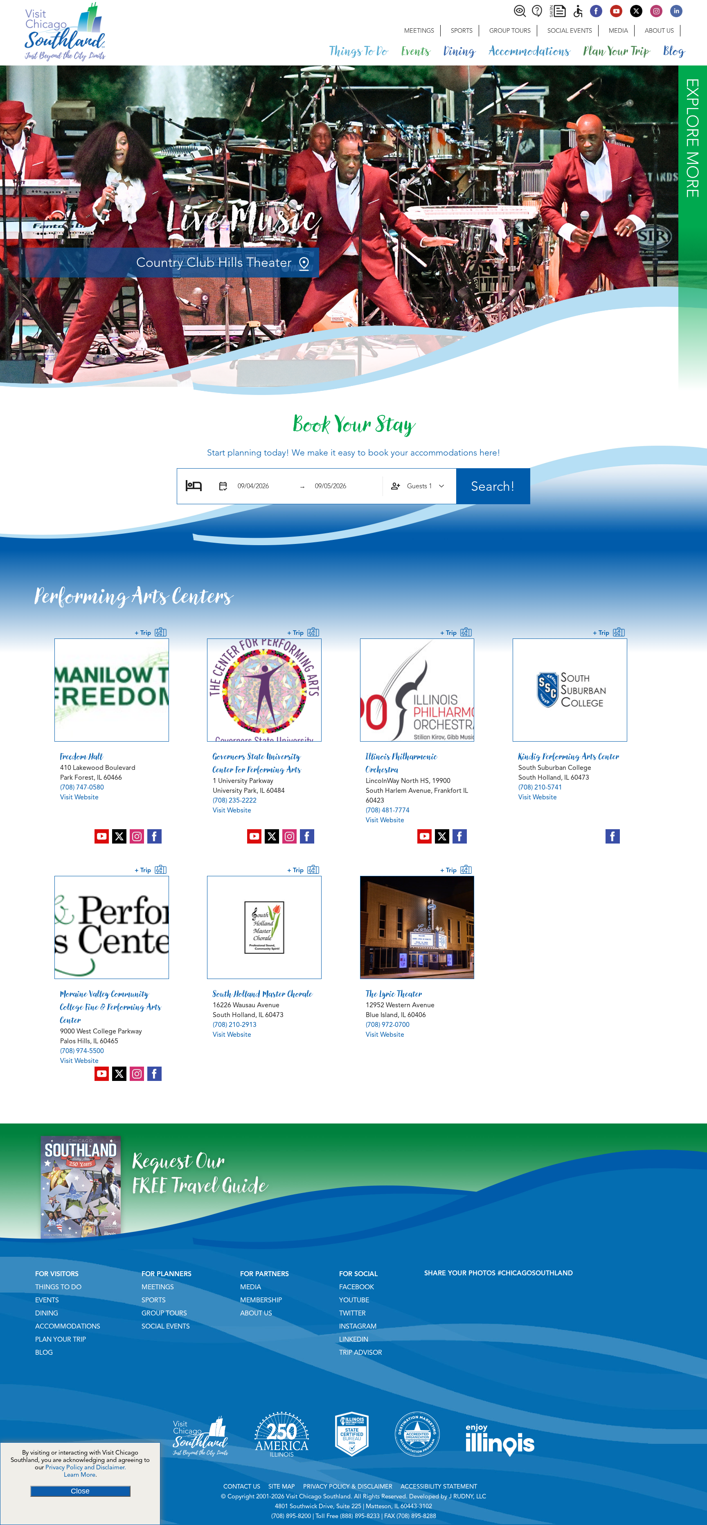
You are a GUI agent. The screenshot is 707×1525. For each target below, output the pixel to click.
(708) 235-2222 (235, 800)
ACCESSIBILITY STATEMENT (439, 1486)
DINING (46, 1313)
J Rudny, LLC (467, 1496)
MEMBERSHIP (261, 1300)
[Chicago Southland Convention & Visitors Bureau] (53, 30)
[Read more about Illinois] (500, 1467)
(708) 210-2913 (235, 1025)
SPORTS (154, 1300)
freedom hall (81, 756)
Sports (462, 30)
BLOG (44, 1353)
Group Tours (510, 30)
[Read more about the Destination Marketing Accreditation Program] (417, 1467)
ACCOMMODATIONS (67, 1326)
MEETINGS (158, 1287)
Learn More (79, 1474)
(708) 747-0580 (82, 787)
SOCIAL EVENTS (166, 1326)
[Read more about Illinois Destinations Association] (352, 1467)
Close (80, 1491)
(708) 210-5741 (540, 787)
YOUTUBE (354, 1300)
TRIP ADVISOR (360, 1353)
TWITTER (352, 1313)
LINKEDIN (353, 1340)
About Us (659, 30)
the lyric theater (394, 993)
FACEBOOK (356, 1287)
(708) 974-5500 (82, 1051)
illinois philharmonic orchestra (401, 763)
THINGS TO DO (58, 1287)
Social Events (569, 30)
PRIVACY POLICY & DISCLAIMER (347, 1486)
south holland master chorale (263, 993)
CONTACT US (241, 1486)
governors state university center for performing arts (257, 763)
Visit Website (79, 797)
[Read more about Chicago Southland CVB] (200, 1467)
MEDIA (250, 1287)
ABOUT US (256, 1313)
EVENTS (47, 1300)
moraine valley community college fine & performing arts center (110, 1007)
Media (618, 30)
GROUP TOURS (164, 1313)
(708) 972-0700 (388, 1025)
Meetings (419, 30)
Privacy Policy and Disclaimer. (85, 1467)
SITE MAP (281, 1486)
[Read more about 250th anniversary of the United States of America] (281, 1467)
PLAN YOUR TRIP (60, 1340)
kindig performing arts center (568, 756)
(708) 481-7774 (388, 810)
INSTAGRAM (358, 1326)
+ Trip (144, 632)
